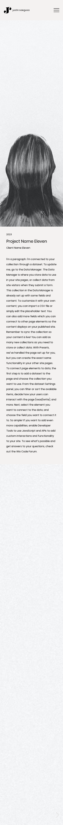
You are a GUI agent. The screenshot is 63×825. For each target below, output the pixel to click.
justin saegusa (21, 10)
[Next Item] (57, 815)
